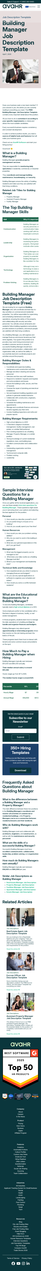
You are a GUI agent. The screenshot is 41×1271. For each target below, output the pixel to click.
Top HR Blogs (21, 1246)
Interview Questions (20, 1241)
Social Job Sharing (20, 1169)
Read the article (12, 949)
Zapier (20, 1131)
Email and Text (20, 1157)
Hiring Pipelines (20, 1159)
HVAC (20, 1195)
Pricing (20, 1123)
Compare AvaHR (20, 1248)
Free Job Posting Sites (20, 1229)
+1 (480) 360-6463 (26, 2)
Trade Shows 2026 (20, 1250)
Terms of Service (13, 1258)
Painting (20, 1200)
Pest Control (20, 1202)
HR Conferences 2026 (20, 1236)
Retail (20, 1207)
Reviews (20, 1128)
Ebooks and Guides (20, 1227)
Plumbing (20, 1205)
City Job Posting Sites (20, 1224)
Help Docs (20, 1234)
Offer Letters (20, 1161)
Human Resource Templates (20, 1238)
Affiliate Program (21, 1133)
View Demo (20, 1126)
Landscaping (20, 1198)
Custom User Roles (20, 1154)
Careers (20, 1114)
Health (20, 1193)
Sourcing (20, 1171)
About (20, 1112)
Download (20, 770)
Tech (20, 1209)
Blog (20, 1222)
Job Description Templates (20, 1243)
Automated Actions (21, 1150)
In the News (20, 1117)
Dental (20, 1190)
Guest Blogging (20, 1231)
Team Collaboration (21, 1173)
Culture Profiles (20, 1152)
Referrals (20, 1166)
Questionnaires (20, 1164)
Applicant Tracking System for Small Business (20, 1188)
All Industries (20, 1186)
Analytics (20, 1147)
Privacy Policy (27, 1258)
